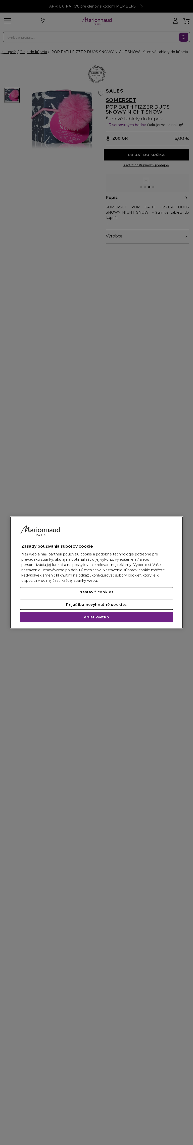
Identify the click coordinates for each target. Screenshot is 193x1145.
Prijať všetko (96, 617)
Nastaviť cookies (96, 592)
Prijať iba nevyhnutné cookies (96, 605)
